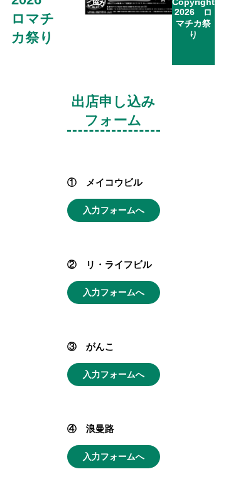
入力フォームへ (113, 210)
